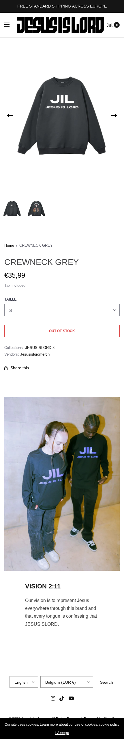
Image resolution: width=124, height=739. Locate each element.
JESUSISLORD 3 (40, 347)
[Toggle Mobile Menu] (10, 25)
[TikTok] (62, 698)
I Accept (62, 733)
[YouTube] (71, 698)
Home (9, 245)
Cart (109, 25)
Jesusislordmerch (35, 354)
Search (106, 682)
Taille (10, 299)
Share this (19, 367)
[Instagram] (52, 698)
